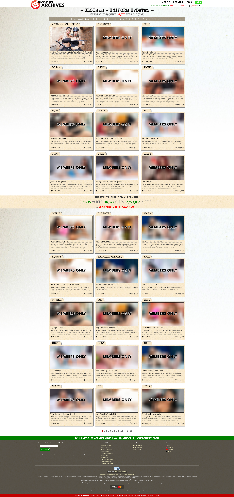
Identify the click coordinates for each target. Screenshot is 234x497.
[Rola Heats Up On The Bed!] (117, 357)
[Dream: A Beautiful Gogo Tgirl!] (71, 82)
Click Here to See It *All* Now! (117, 206)
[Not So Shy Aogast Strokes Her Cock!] (71, 271)
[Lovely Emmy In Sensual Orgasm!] (117, 168)
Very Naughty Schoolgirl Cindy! (62, 414)
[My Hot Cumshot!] (117, 228)
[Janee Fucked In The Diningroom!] (117, 125)
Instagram (170, 447)
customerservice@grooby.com (127, 483)
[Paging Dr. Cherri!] (71, 314)
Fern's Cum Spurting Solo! (106, 95)
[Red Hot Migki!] (71, 357)
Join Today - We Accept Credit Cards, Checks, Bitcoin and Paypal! (117, 437)
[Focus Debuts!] (163, 82)
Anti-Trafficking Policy (107, 459)
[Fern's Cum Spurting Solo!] (117, 82)
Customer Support (106, 445)
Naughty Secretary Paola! (152, 241)
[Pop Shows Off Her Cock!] (117, 314)
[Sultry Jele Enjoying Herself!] (163, 357)
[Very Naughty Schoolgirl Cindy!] (71, 401)
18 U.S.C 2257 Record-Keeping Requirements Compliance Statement (117, 474)
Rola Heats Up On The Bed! (106, 371)
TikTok (169, 451)
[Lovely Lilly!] (163, 168)
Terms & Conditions (106, 449)
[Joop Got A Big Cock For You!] (71, 168)
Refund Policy (105, 451)
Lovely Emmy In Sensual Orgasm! (109, 181)
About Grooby (137, 449)
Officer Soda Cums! (149, 284)
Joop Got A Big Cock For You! (61, 181)
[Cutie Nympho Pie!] (163, 39)
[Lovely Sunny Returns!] (71, 228)
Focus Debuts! (147, 95)
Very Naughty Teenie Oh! (106, 414)
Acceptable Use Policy (107, 453)
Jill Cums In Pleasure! (150, 138)
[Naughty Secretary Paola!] (163, 228)
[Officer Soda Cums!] (163, 271)
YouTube (170, 449)
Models (166, 2)
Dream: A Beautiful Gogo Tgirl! (62, 95)
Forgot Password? (106, 447)
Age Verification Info (106, 461)
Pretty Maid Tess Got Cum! (152, 327)
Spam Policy (104, 457)
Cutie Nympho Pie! (149, 52)
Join (198, 2)
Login (189, 2)
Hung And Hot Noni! (58, 138)
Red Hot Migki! (56, 371)
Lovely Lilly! (146, 181)
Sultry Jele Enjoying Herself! (152, 371)
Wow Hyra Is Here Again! (151, 414)
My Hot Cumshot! (103, 241)
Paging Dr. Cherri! (57, 327)
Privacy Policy (104, 455)
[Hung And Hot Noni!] (71, 125)
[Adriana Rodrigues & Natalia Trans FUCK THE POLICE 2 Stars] (71, 39)
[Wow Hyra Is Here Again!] (163, 401)
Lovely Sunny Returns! (59, 241)
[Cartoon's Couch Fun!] (117, 39)
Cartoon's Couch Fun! (104, 52)
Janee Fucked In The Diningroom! (109, 138)
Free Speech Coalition (120, 471)
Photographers (137, 447)
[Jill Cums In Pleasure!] (163, 125)
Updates (178, 2)
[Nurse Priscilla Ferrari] (117, 271)
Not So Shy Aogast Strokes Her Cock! (64, 284)
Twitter (168, 445)
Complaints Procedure (107, 463)
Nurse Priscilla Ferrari (104, 284)
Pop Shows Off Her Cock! (105, 327)
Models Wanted (137, 445)
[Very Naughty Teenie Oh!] (117, 401)
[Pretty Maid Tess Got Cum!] (163, 314)
